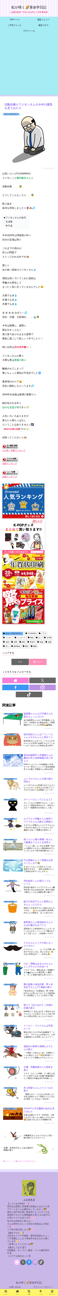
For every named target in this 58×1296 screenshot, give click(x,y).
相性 (23, 642)
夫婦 (7, 642)
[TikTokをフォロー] (29, 694)
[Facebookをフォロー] (15, 687)
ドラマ (43, 633)
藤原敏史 (17, 646)
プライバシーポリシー (43, 1287)
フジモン (8, 638)
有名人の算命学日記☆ (13, 633)
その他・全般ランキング (13, 450)
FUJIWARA (32, 633)
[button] (38, 662)
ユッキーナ (21, 638)
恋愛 (15, 642)
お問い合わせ (15, 1287)
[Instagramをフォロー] (42, 687)
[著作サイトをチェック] (15, 680)
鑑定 (26, 646)
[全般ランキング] (10, 459)
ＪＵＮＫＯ (29, 1199)
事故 (32, 638)
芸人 (7, 646)
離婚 (35, 646)
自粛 (49, 642)
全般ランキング (9, 463)
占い (40, 638)
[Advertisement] (29, 66)
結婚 (41, 642)
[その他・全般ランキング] (10, 446)
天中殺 (49, 638)
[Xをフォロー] (42, 680)
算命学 (32, 642)
